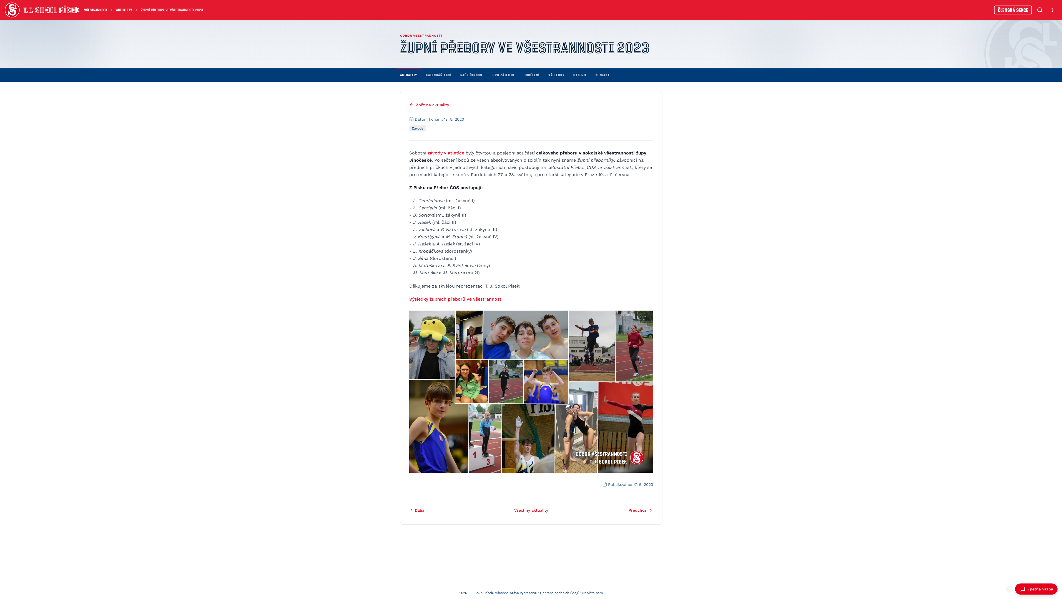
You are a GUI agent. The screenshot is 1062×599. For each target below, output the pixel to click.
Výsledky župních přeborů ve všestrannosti (456, 299)
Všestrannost (95, 9)
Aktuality (124, 9)
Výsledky (556, 75)
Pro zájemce (504, 75)
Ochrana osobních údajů (559, 593)
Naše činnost (472, 75)
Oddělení (531, 75)
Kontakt (602, 75)
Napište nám (592, 593)
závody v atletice (446, 153)
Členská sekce (1013, 10)
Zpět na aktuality (432, 105)
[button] (531, 392)
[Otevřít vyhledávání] (1039, 10)
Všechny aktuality (531, 510)
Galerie (580, 75)
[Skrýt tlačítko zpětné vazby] (1009, 589)
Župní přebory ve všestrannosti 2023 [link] (172, 9)
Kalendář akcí (438, 75)
